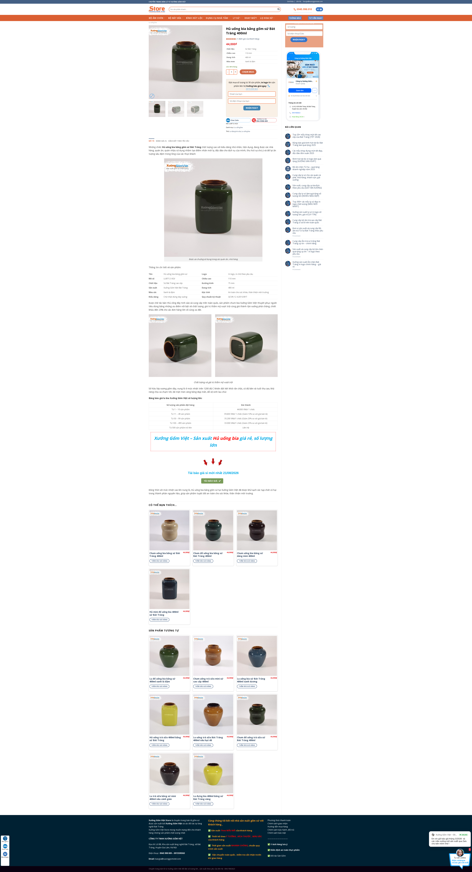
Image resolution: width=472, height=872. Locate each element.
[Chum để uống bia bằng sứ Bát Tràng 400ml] (213, 530)
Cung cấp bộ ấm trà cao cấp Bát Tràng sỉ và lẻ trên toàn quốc (307, 221)
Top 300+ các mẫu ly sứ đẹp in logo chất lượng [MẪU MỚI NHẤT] (306, 204)
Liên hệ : (299, 1)
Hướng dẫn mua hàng (278, 826)
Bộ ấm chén (156, 17)
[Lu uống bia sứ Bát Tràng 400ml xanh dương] (257, 656)
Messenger (5, 857)
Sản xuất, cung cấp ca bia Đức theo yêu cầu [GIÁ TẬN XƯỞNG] (307, 186)
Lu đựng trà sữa (235, 131)
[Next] (218, 62)
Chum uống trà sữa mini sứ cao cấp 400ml (208, 680)
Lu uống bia (153, 22)
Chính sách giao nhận (278, 823)
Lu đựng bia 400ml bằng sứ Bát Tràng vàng (208, 797)
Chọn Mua (248, 72)
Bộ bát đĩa (174, 17)
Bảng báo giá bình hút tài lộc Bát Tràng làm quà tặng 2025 (308, 144)
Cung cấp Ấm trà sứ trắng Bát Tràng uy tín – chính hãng (306, 242)
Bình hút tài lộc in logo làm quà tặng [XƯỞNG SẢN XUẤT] (307, 160)
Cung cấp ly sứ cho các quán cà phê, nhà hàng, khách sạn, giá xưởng (307, 177)
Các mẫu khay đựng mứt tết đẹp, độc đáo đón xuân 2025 (308, 152)
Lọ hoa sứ (266, 17)
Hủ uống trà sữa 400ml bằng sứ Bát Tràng (165, 739)
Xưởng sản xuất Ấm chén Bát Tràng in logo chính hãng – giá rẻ (307, 264)
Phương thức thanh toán (279, 820)
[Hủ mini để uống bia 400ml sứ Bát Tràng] (169, 589)
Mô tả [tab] (151, 141)
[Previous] (153, 62)
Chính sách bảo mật (277, 833)
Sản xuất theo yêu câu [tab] (178, 141)
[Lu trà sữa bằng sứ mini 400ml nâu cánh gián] (169, 773)
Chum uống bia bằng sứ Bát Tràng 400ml (164, 554)
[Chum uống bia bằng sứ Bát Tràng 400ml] (169, 530)
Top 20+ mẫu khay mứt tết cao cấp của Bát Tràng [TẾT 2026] (307, 136)
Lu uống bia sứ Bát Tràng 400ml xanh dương (251, 680)
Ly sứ (236, 17)
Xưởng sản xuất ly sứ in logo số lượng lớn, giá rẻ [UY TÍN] (307, 213)
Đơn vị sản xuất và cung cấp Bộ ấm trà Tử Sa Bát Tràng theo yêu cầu (308, 230)
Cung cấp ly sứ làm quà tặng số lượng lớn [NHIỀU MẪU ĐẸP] (307, 194)
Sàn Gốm (281, 855)
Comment (296, 236)
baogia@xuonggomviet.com (313, 1)
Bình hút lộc (194, 17)
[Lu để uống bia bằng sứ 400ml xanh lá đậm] (169, 656)
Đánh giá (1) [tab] (161, 141)
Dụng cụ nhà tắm (217, 17)
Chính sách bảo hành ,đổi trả (281, 829)
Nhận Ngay (252, 108)
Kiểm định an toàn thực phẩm (285, 850)
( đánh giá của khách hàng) (247, 39)
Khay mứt (250, 17)
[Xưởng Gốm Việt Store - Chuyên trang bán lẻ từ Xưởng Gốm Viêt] (157, 9)
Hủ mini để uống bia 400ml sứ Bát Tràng (163, 613)
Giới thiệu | (291, 1)
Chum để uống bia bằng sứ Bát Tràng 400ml (208, 554)
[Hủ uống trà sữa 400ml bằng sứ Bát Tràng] (169, 715)
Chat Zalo (5, 849)
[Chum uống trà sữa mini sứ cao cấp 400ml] (213, 656)
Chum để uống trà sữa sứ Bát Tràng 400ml (251, 739)
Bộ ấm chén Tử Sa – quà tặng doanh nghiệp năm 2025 (306, 168)
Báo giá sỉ (5, 841)
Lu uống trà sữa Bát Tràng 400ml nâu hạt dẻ (208, 739)
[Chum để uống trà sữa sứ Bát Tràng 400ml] (257, 715)
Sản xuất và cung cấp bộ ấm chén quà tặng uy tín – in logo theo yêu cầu (308, 251)
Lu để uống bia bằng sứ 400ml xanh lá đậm (162, 680)
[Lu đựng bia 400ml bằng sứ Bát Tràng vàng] (213, 773)
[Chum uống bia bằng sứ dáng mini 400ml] (257, 530)
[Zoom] (152, 96)
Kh (279, 844)
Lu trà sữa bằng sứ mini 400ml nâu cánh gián (162, 797)
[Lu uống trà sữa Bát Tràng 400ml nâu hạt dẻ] (213, 715)
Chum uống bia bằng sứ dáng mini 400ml (250, 554)
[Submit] (278, 9)
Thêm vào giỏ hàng (159, 561)
